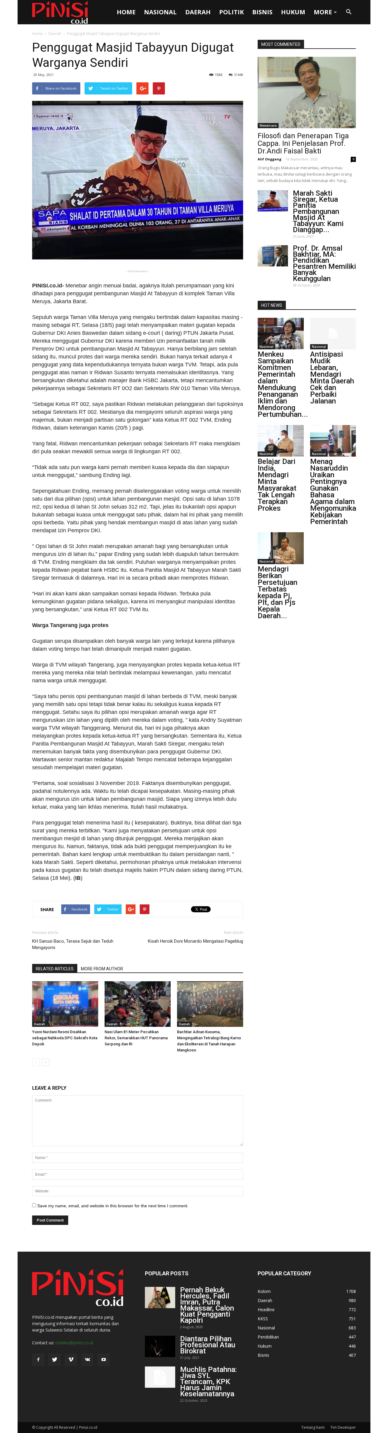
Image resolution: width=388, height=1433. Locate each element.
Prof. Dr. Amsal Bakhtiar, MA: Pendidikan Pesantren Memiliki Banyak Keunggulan (324, 263)
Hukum (293, 12)
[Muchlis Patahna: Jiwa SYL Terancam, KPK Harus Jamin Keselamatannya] (160, 1377)
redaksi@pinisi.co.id (74, 1343)
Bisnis (262, 12)
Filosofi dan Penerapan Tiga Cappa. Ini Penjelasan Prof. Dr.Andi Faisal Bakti (303, 143)
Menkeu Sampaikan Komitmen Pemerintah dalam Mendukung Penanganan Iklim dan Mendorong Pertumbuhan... (283, 384)
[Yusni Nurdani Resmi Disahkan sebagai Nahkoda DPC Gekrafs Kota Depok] (65, 1004)
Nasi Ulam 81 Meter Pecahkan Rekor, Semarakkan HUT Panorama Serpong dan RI (136, 1038)
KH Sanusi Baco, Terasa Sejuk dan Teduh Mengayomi (72, 944)
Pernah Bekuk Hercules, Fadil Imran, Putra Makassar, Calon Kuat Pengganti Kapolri (207, 1305)
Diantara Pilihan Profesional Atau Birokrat (207, 1345)
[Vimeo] (71, 1360)
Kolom (264, 1291)
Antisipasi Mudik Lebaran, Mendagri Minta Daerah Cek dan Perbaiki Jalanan (332, 377)
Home (126, 12)
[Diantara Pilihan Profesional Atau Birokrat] (160, 1346)
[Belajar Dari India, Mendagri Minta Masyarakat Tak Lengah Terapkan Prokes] (281, 441)
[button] (348, 12)
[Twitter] (54, 1360)
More (323, 12)
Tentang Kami (313, 1427)
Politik (231, 12)
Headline (266, 1309)
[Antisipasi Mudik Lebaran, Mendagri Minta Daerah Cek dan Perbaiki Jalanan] (333, 333)
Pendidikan (268, 1337)
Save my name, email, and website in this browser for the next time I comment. (113, 1205)
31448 (238, 74)
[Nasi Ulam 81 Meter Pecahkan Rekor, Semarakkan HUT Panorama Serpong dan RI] (138, 1004)
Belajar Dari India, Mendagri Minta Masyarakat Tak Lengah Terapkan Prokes (277, 485)
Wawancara (268, 125)
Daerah (198, 12)
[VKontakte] (87, 1360)
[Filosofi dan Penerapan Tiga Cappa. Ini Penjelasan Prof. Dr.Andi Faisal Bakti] (307, 92)
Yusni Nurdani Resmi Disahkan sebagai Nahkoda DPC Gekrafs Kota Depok (64, 1038)
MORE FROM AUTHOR (102, 968)
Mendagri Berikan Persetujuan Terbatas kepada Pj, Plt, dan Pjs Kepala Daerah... (277, 592)
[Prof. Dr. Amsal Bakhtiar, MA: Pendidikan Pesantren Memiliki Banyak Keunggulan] (273, 255)
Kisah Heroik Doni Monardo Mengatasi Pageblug (195, 941)
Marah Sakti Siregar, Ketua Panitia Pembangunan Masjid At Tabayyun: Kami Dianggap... (318, 211)
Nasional (160, 12)
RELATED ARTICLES (55, 968)
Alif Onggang (269, 159)
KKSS (263, 1319)
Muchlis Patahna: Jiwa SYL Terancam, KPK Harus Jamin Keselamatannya (208, 1381)
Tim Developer (343, 1427)
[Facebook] (38, 1360)
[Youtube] (104, 1360)
